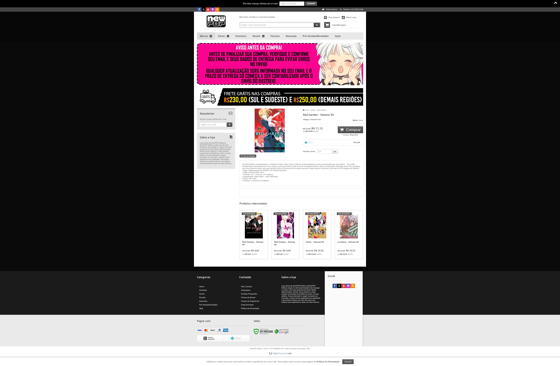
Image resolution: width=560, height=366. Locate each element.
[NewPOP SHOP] (216, 21)
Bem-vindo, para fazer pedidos (257, 17)
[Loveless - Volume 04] (348, 235)
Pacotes (202, 298)
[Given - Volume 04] (317, 235)
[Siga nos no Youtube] (208, 10)
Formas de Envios (248, 298)
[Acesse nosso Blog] (217, 10)
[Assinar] (311, 3)
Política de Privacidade (250, 308)
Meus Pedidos (334, 17)
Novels (202, 294)
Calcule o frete (309, 151)
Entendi (347, 361)
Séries (313, 110)
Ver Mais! (255, 245)
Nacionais (203, 301)
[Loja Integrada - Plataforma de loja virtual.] (280, 353)
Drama (360, 120)
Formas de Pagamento (250, 301)
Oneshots (203, 290)
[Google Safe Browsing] (281, 331)
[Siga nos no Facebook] (199, 10)
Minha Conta (351, 17)
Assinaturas (245, 290)
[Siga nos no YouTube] (344, 286)
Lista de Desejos (248, 156)
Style (201, 308)
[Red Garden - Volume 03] (253, 235)
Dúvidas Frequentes (249, 294)
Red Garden (321, 110)
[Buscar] (317, 25)
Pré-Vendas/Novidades (208, 305)
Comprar (353, 130)
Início (307, 110)
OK (334, 151)
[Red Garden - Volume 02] (285, 235)
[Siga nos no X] (203, 10)
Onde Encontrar (247, 305)
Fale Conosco (331, 9)
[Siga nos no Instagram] (212, 10)
